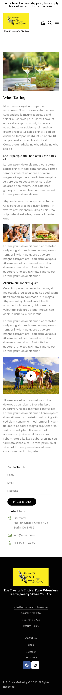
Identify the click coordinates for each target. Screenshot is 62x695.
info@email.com (24, 535)
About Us (31, 638)
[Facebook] (27, 665)
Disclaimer (31, 657)
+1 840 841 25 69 (24, 542)
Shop (31, 644)
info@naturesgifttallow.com (31, 607)
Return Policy (31, 626)
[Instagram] (35, 665)
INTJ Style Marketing (15, 682)
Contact (31, 651)
